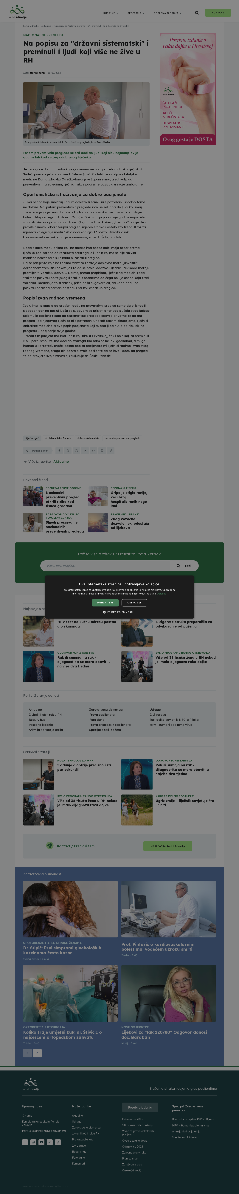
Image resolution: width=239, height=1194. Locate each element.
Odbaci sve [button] (134, 602)
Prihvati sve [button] (105, 602)
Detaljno (161, 593)
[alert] (119, 597)
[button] (119, 612)
